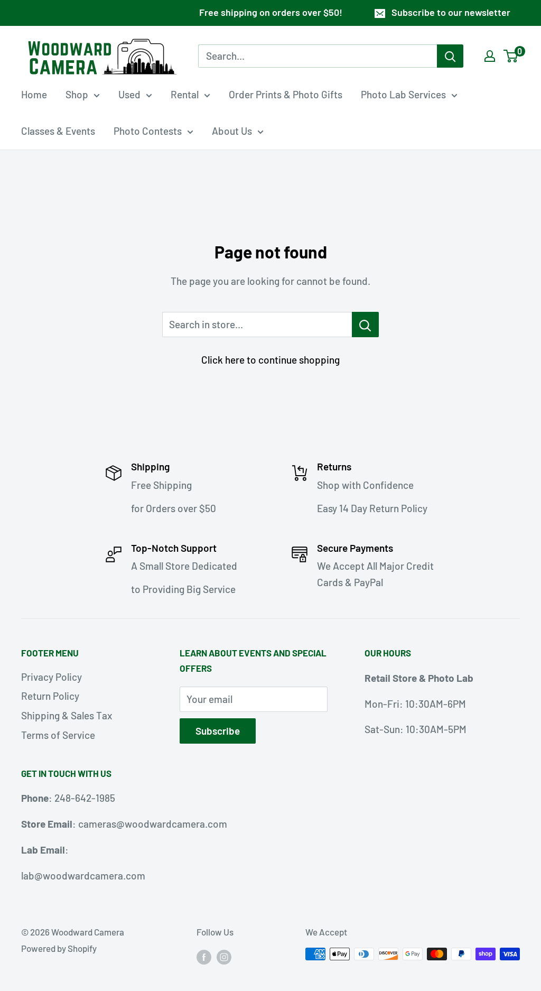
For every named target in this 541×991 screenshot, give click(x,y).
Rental (185, 94)
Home (34, 94)
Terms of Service (58, 735)
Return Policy (50, 696)
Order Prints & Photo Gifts (285, 94)
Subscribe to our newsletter (450, 12)
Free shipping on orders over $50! (270, 12)
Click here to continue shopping (270, 360)
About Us (232, 131)
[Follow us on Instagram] (224, 956)
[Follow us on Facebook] (204, 956)
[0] (511, 56)
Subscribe (217, 731)
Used (129, 94)
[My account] (489, 56)
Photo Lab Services (403, 94)
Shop (77, 94)
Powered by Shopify (59, 948)
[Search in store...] (365, 324)
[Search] (450, 56)
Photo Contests (148, 131)
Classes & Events (58, 131)
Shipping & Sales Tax (66, 715)
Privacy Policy (51, 677)
